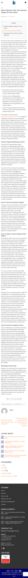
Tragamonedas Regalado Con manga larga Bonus (15, 442)
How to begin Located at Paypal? (12, 30)
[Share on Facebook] (10, 399)
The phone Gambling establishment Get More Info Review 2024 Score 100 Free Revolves (21, 422)
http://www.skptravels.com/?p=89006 (11, 116)
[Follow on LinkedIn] (3, 548)
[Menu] (2, 2)
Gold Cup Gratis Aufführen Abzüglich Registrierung (15, 451)
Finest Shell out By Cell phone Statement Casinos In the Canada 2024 (16, 456)
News (2, 7)
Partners (3, 504)
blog (2, 465)
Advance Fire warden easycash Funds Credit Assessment (7, 422)
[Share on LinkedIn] (20, 399)
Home (2, 490)
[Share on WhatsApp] (7, 399)
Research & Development (8, 501)
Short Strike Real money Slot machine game (15, 437)
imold (14, 16)
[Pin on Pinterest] (18, 399)
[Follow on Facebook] (2, 548)
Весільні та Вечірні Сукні (8, 476)
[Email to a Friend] (15, 399)
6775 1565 (8, 543)
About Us (3, 493)
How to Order (4, 496)
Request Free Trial (6, 499)
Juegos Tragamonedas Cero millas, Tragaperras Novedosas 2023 (14, 446)
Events (3, 468)
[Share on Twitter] (12, 399)
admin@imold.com (9, 545)
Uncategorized (5, 473)
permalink (23, 404)
